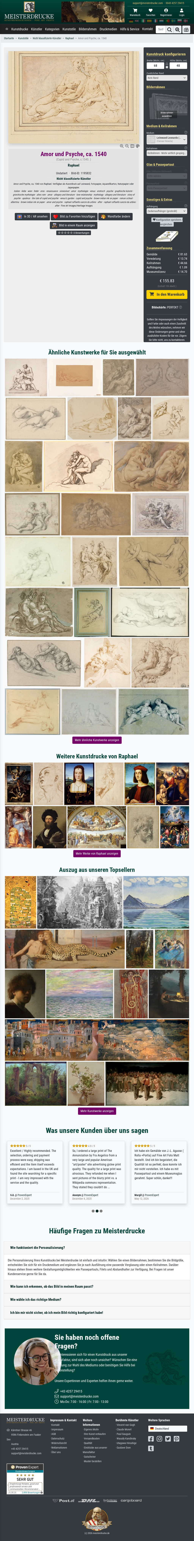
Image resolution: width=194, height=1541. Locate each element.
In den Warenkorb (169, 294)
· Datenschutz (57, 1438)
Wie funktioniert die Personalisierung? (37, 1247)
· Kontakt (54, 1425)
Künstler (36, 29)
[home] (7, 29)
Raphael (69, 38)
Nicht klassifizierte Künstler (47, 38)
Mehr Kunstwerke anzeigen (97, 1111)
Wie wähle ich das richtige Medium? (35, 1299)
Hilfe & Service (129, 29)
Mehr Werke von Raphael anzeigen (97, 853)
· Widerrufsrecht (58, 1443)
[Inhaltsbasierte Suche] (177, 29)
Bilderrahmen (88, 29)
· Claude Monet (123, 1429)
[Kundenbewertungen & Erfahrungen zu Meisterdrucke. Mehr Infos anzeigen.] (25, 1478)
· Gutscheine (89, 1456)
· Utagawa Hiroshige (126, 1443)
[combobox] (166, 78)
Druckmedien (108, 29)
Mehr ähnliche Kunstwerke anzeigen (97, 740)
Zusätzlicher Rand (155, 73)
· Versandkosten (91, 1438)
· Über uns (55, 1452)
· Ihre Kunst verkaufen (94, 1434)
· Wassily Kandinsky (126, 1438)
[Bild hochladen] (186, 29)
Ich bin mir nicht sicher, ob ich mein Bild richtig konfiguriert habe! (56, 1312)
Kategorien (52, 29)
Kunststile (69, 29)
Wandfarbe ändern (117, 216)
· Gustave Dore (123, 1447)
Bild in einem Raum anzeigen (76, 225)
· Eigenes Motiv (91, 1429)
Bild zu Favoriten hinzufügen (76, 216)
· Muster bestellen (92, 1461)
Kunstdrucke (19, 29)
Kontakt (147, 29)
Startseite (9, 38)
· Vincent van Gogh (125, 1425)
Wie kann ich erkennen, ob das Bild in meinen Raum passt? (51, 1286)
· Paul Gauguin (123, 1434)
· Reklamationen (58, 1447)
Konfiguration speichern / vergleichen (169, 222)
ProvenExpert (29, 1195)
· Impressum (56, 1429)
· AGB (53, 1434)
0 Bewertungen (81, 232)
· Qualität (87, 1443)
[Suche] (170, 29)
